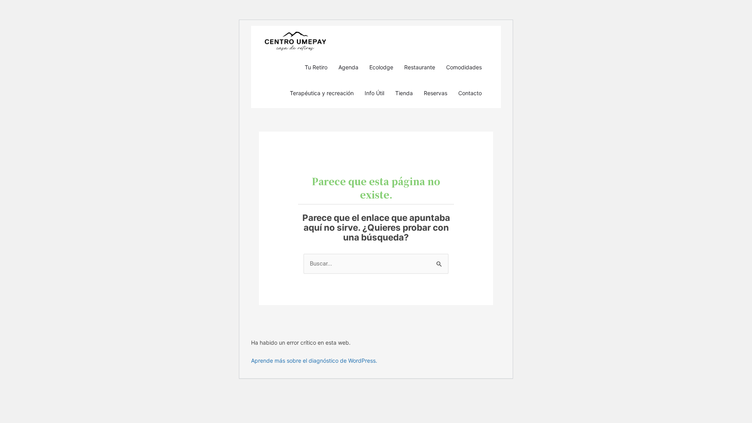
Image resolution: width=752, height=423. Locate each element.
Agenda (348, 67)
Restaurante (419, 67)
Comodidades (464, 67)
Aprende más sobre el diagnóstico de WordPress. (314, 360)
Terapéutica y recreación (322, 93)
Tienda (404, 93)
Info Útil (374, 93)
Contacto (470, 93)
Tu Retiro (316, 67)
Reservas (435, 93)
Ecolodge (381, 67)
